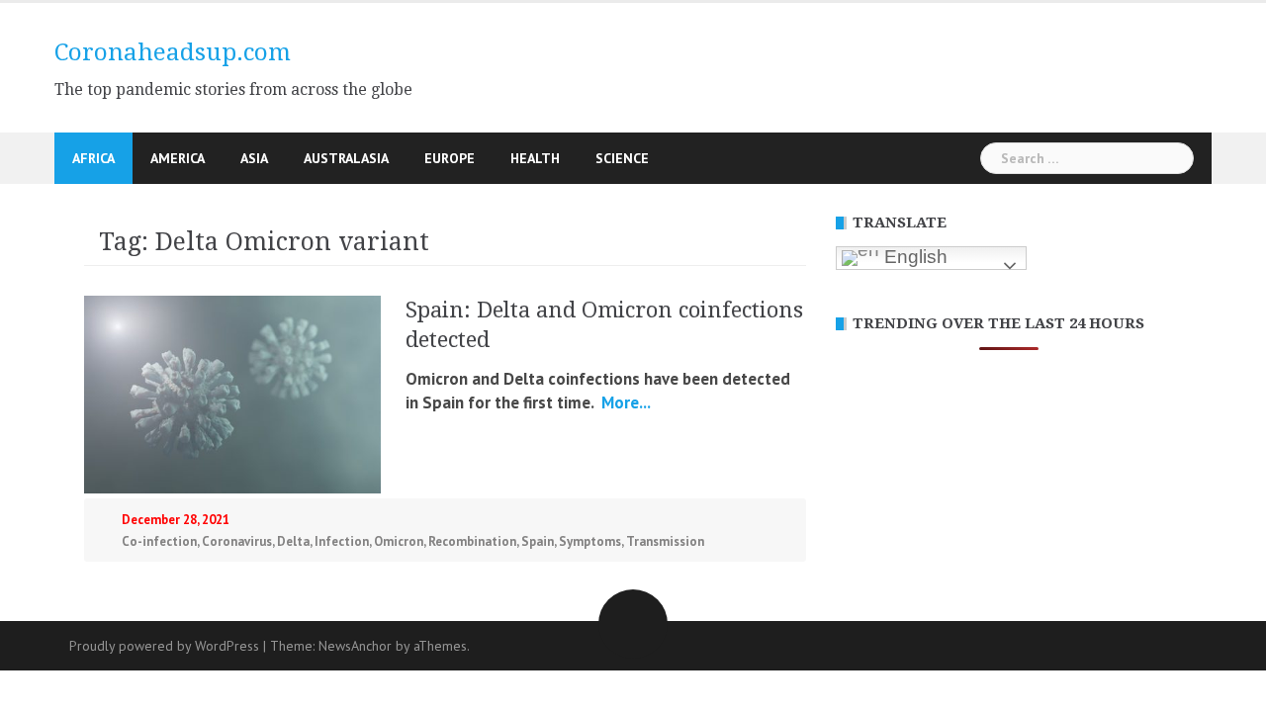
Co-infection (159, 541)
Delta (293, 541)
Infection (342, 541)
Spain (537, 541)
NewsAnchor (355, 646)
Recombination (472, 541)
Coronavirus (237, 541)
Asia (254, 158)
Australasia (346, 158)
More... (624, 402)
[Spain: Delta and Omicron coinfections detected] (232, 392)
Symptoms (590, 541)
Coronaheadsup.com (172, 52)
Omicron (398, 541)
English (913, 256)
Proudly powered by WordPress (164, 646)
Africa (93, 158)
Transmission (665, 541)
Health (535, 158)
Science (622, 158)
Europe (449, 158)
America (177, 158)
